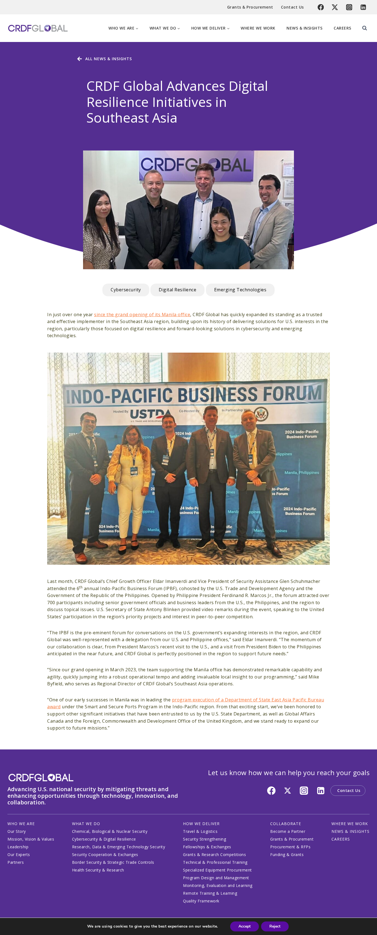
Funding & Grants (287, 854)
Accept (244, 926)
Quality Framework (201, 901)
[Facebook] (321, 7)
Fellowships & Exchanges (207, 846)
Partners (15, 862)
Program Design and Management (216, 877)
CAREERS (340, 839)
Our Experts (18, 854)
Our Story (16, 831)
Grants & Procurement (250, 7)
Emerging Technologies (240, 290)
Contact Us (292, 7)
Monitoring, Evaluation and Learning (218, 885)
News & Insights (304, 28)
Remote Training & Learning (210, 893)
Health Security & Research (98, 870)
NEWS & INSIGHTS (350, 831)
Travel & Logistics (200, 831)
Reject (274, 926)
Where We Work (258, 28)
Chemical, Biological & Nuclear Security (110, 831)
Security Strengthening (204, 839)
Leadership (17, 846)
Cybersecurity (126, 290)
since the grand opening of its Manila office (142, 314)
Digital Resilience (177, 290)
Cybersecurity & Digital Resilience (104, 839)
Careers (342, 28)
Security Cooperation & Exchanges (105, 854)
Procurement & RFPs (290, 846)
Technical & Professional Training (215, 862)
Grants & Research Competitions (214, 854)
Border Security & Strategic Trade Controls (113, 862)
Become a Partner (287, 831)
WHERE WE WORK (349, 823)
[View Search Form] (365, 28)
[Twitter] (335, 7)
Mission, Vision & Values (30, 839)
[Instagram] (349, 7)
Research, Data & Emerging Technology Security (118, 846)
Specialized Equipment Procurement (217, 870)
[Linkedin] (363, 7)
